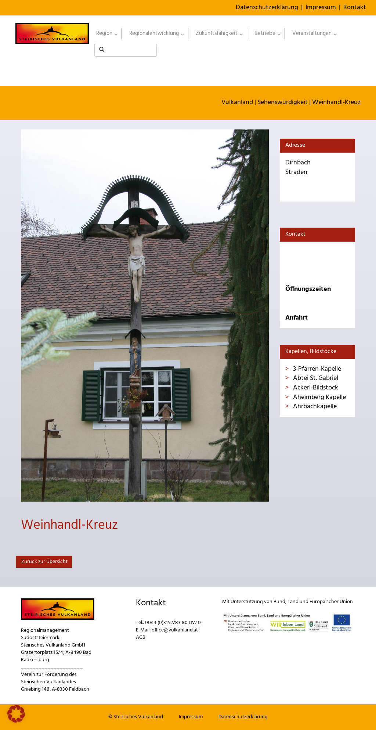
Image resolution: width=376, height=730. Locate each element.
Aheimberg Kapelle (319, 397)
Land (293, 602)
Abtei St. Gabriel (315, 378)
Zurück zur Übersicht (44, 562)
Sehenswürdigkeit (282, 102)
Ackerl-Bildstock (315, 387)
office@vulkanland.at (175, 630)
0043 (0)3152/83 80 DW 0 (173, 623)
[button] (16, 714)
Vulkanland (237, 102)
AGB (140, 637)
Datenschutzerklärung (267, 7)
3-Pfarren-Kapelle (316, 369)
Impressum (321, 7)
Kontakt (354, 7)
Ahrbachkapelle (314, 406)
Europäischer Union (331, 602)
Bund (279, 602)
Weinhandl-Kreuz (336, 102)
